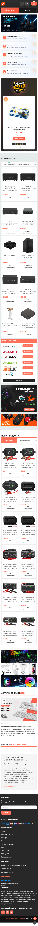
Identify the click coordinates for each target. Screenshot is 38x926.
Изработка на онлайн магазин (15, 918)
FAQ (2, 847)
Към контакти (6, 876)
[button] (16, 30)
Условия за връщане (7, 844)
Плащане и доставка (7, 834)
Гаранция (4, 838)
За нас (3, 831)
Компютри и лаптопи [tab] (9, 164)
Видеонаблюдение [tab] (25, 440)
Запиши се (6, 813)
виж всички (19, 380)
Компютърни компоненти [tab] (24, 164)
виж (28, 345)
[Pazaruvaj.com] (11, 880)
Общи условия (5, 854)
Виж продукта (20, 138)
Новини (3, 841)
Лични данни (5, 850)
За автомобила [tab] (9, 440)
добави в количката (10, 198)
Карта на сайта (6, 857)
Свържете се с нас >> (10, 786)
